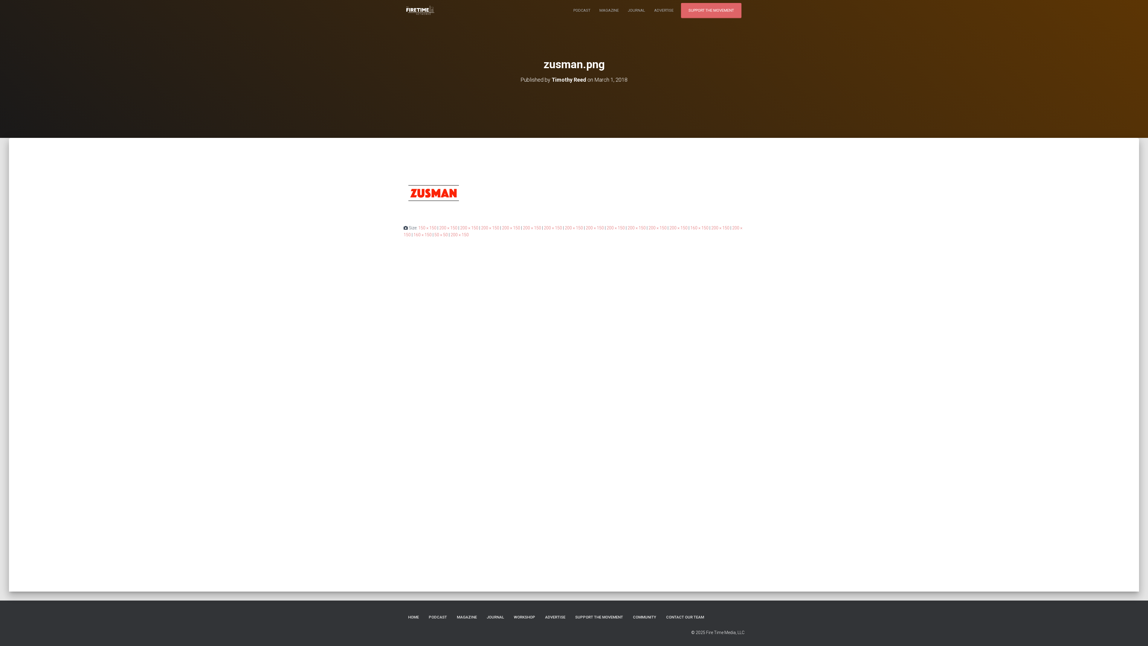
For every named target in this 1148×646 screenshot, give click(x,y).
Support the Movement (711, 10)
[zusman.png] (433, 193)
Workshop (524, 617)
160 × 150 (699, 228)
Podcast (581, 10)
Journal (636, 10)
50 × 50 (441, 234)
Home (413, 617)
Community (644, 617)
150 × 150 (427, 228)
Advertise (664, 10)
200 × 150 (448, 228)
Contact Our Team (685, 617)
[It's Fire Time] (420, 10)
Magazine (609, 10)
